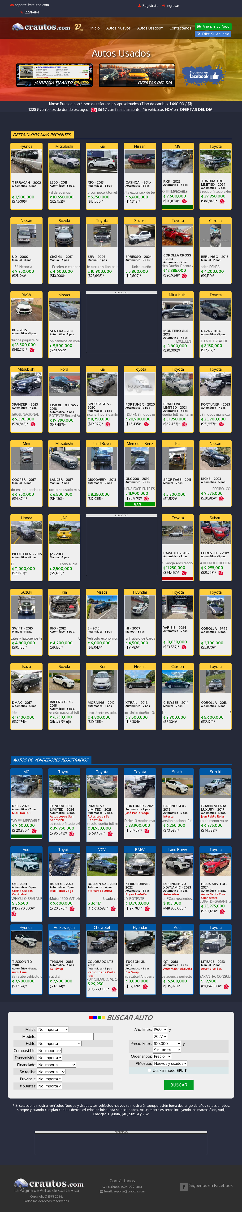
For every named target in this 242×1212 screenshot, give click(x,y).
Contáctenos (180, 28)
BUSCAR (178, 1084)
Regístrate (150, 6)
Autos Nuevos (118, 28)
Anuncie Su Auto (215, 26)
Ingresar (172, 6)
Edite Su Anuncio (215, 34)
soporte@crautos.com (31, 5)
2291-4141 (31, 12)
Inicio (95, 28)
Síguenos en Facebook (211, 1185)
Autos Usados (149, 28)
